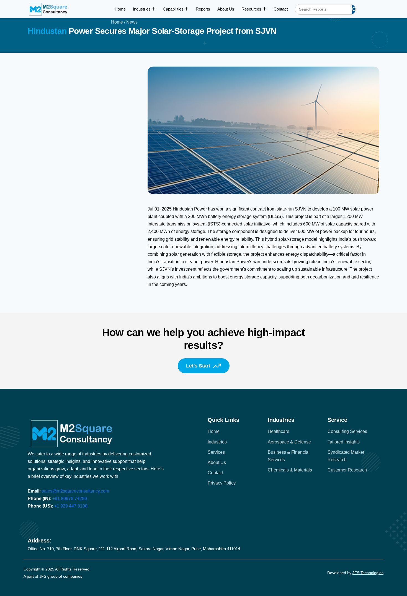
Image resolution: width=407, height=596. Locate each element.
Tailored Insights (344, 442)
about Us (217, 462)
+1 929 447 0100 (70, 506)
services (216, 452)
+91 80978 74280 (69, 498)
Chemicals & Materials (290, 470)
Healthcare (278, 431)
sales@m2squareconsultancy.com (75, 491)
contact (215, 472)
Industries (142, 9)
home (214, 431)
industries (217, 442)
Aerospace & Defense (289, 442)
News (132, 22)
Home (120, 9)
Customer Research (347, 470)
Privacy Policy (222, 483)
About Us (225, 9)
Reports (203, 9)
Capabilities (174, 9)
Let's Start (198, 366)
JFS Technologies (367, 572)
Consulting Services (347, 431)
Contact (281, 9)
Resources (251, 9)
